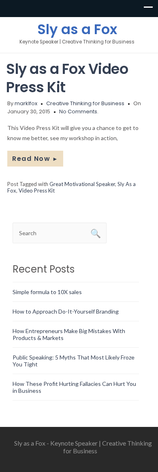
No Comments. (78, 111)
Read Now (35, 158)
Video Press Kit (37, 190)
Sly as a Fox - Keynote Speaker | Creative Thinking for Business (83, 447)
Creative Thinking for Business (85, 103)
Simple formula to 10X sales (47, 291)
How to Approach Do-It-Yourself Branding (66, 311)
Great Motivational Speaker (82, 184)
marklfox (26, 103)
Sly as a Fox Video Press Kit (67, 78)
